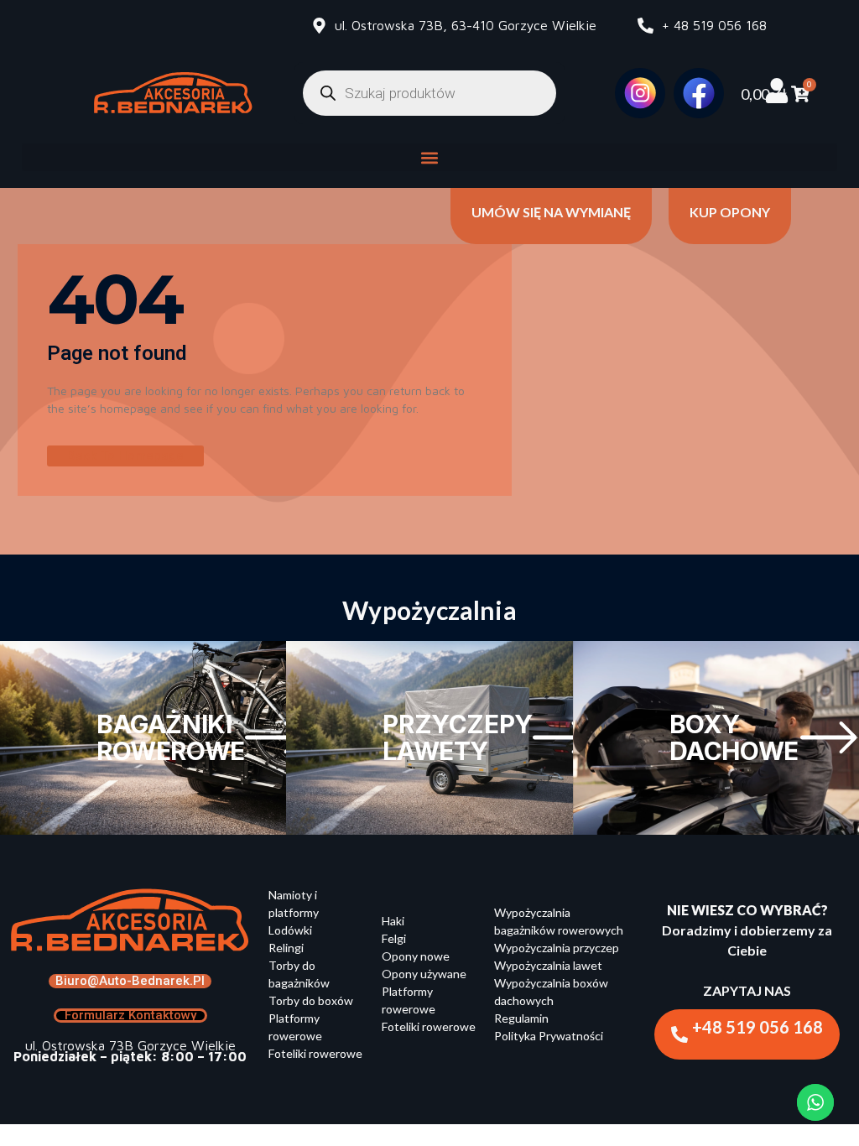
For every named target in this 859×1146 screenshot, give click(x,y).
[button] (430, 157)
